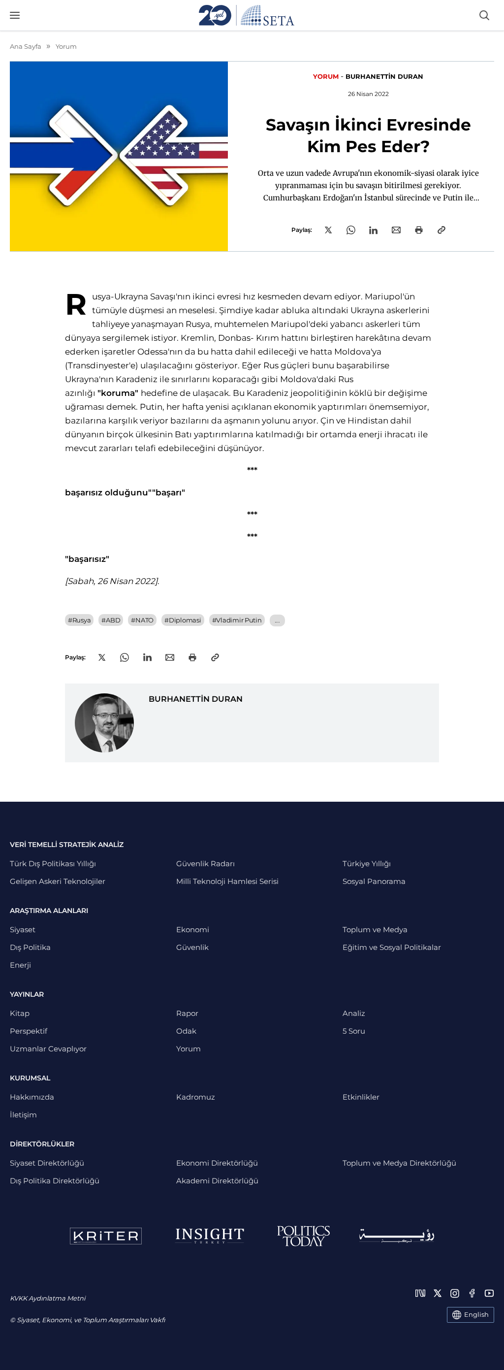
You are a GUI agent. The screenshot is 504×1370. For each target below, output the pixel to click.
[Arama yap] (484, 15)
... (277, 620)
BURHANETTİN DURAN (384, 76)
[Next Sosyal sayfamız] (420, 1293)
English (476, 1314)
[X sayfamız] (437, 1293)
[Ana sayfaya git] (246, 15)
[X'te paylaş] (328, 230)
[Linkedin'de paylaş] (373, 230)
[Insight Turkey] (209, 1236)
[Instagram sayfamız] (455, 1293)
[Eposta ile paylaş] (396, 230)
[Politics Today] (303, 1236)
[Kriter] (106, 1236)
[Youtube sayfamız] (489, 1293)
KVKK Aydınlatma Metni (47, 1298)
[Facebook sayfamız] (472, 1293)
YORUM (326, 76)
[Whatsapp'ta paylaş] (350, 230)
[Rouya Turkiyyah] (396, 1235)
